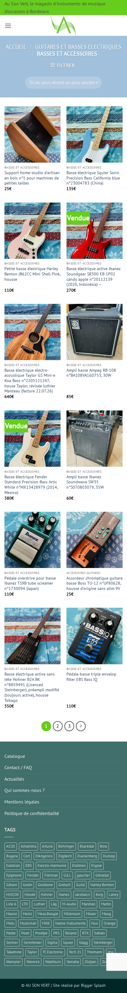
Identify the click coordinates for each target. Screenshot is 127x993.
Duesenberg (87, 856)
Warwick (33, 961)
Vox (111, 952)
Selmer (12, 942)
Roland (70, 933)
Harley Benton (102, 884)
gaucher (83, 875)
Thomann (94, 952)
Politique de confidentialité (31, 813)
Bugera (12, 856)
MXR (46, 923)
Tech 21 (75, 952)
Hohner (47, 894)
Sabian (99, 933)
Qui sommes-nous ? (24, 790)
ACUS (10, 846)
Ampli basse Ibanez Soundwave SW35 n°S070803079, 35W (85, 482)
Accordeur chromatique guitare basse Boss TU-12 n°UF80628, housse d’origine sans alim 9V (94, 583)
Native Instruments (70, 923)
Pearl (25, 933)
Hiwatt (30, 894)
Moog (106, 913)
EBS (28, 865)
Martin (106, 904)
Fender (33, 875)
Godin (27, 884)
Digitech (65, 856)
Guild (80, 884)
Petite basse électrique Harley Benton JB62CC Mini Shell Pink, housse (32, 274)
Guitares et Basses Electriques (78, 46)
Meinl (27, 913)
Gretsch (64, 884)
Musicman (28, 923)
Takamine (14, 952)
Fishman (51, 875)
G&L (67, 875)
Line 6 (11, 904)
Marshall (88, 904)
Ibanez (63, 894)
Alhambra (28, 846)
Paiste (11, 933)
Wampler (13, 961)
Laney (113, 894)
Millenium (72, 913)
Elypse (96, 865)
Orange (109, 923)
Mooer (91, 913)
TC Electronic (53, 952)
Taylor (32, 952)
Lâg (54, 904)
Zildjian (90, 961)
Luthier (39, 904)
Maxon (11, 913)
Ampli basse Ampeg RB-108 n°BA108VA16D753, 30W (91, 373)
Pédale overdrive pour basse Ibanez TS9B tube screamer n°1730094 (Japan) (30, 583)
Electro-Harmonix (52, 865)
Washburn (53, 961)
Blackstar (87, 846)
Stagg (83, 942)
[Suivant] (81, 726)
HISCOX (12, 894)
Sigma (52, 942)
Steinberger (103, 942)
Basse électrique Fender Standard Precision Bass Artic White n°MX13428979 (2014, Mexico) (31, 484)
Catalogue (14, 756)
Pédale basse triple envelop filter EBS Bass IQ (91, 677)
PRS (56, 933)
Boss (103, 846)
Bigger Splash (93, 985)
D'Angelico (44, 856)
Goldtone (45, 884)
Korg (99, 894)
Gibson (11, 884)
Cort (26, 856)
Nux (94, 923)
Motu (10, 923)
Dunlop (109, 856)
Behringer (66, 846)
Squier (68, 942)
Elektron (79, 865)
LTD (25, 904)
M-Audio (69, 904)
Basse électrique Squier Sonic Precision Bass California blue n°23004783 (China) (93, 178)
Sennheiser (33, 942)
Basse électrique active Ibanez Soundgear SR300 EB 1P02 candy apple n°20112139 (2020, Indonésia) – (93, 276)
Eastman (13, 865)
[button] (8, 25)
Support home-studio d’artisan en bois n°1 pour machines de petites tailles (32, 178)
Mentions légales (21, 802)
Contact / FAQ (18, 767)
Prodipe (41, 933)
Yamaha (72, 961)
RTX (85, 933)
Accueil (16, 46)
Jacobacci (82, 894)
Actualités (14, 779)
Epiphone (14, 875)
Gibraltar (102, 875)
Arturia (47, 846)
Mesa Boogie (48, 913)
